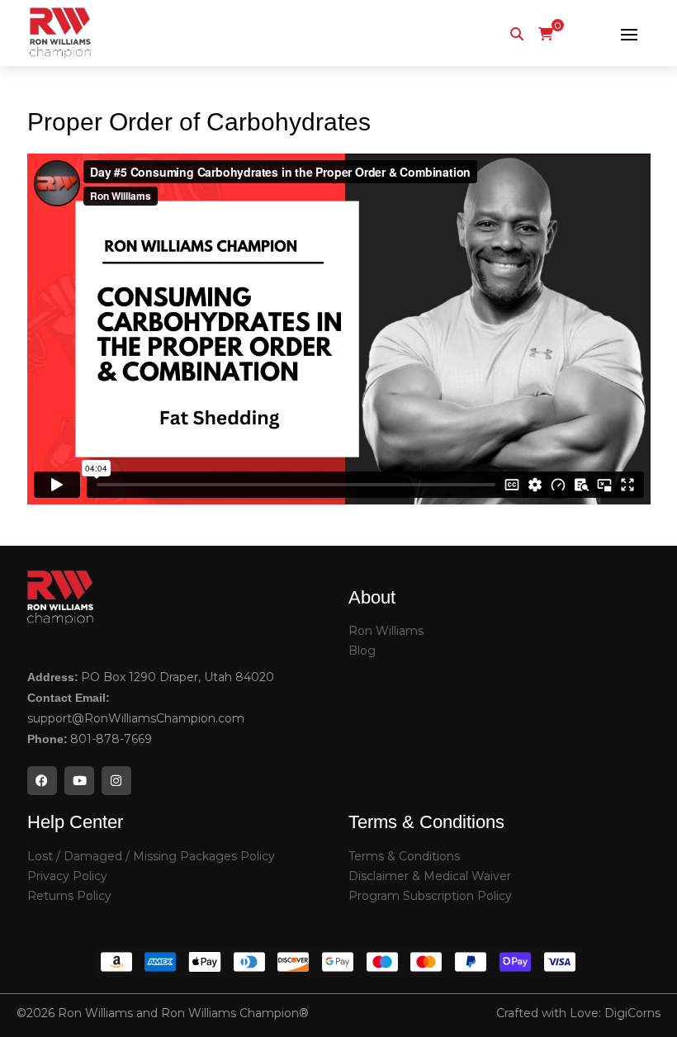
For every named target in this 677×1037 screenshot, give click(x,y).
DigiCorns (632, 1013)
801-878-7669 (111, 739)
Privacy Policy (67, 876)
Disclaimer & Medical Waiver (429, 876)
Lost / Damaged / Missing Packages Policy (151, 856)
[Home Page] (60, 33)
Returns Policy (69, 895)
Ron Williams (386, 630)
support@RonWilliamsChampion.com (135, 718)
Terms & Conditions (404, 856)
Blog (362, 650)
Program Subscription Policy (430, 895)
